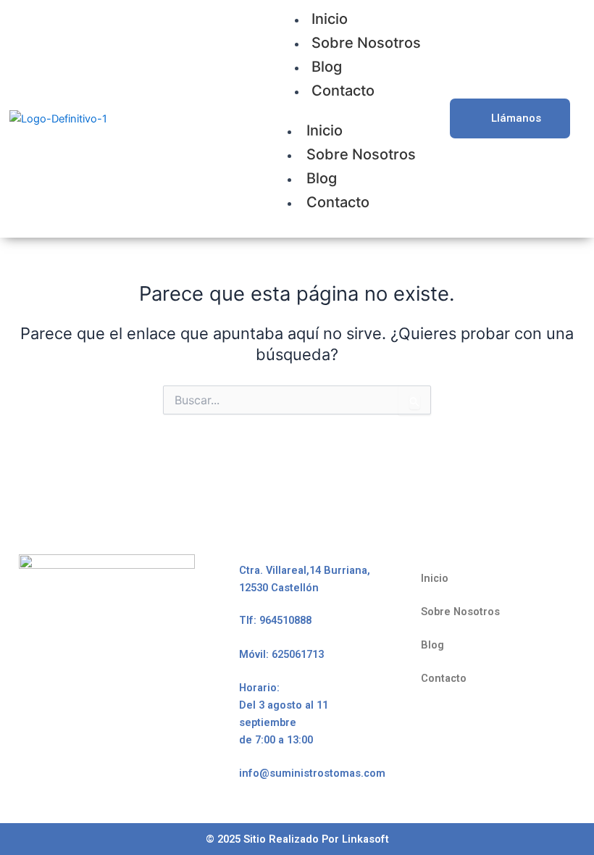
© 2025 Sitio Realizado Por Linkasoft (297, 839)
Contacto (343, 90)
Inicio (324, 130)
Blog (326, 66)
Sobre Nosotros (366, 42)
